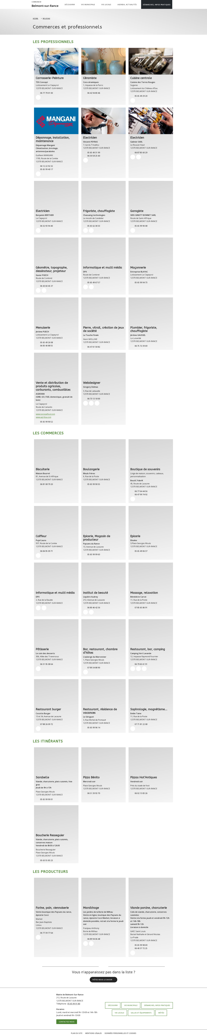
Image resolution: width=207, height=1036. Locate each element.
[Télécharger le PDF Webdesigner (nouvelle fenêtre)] (97, 403)
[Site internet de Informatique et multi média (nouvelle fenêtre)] (85, 287)
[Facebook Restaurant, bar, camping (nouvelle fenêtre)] (144, 668)
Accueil (35, 18)
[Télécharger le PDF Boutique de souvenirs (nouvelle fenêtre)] (132, 499)
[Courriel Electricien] (85, 160)
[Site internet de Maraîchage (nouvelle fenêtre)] (85, 943)
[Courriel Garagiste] (132, 230)
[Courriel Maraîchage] (91, 943)
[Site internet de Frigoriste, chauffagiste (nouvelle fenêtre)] (85, 230)
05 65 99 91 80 (73, 1003)
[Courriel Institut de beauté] (91, 612)
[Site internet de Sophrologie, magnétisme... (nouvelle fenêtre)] (132, 728)
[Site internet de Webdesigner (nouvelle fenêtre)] (85, 403)
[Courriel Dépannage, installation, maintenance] (38, 173)
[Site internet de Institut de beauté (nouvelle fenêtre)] (85, 612)
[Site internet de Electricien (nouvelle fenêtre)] (132, 157)
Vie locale (46, 18)
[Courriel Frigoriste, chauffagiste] (91, 230)
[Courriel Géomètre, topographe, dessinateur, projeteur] (44, 290)
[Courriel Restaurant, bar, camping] (138, 668)
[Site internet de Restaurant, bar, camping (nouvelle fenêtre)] (132, 668)
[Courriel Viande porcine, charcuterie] (132, 952)
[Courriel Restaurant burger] (38, 728)
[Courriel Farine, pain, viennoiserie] (38, 937)
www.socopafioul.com (45, 414)
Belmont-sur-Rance (45, 4)
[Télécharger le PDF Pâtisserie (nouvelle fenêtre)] (38, 668)
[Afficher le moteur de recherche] (174, 4)
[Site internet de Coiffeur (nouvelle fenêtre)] (38, 555)
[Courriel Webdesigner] (91, 403)
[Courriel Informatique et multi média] (91, 287)
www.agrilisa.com (43, 417)
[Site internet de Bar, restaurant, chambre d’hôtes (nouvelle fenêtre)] (85, 672)
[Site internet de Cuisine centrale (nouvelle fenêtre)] (132, 100)
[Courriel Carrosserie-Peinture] (38, 97)
